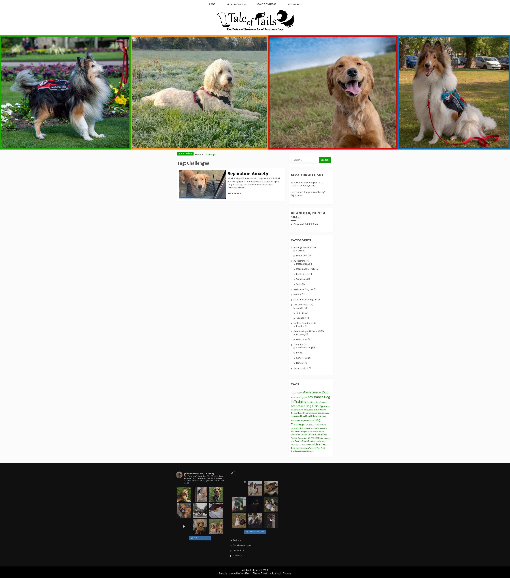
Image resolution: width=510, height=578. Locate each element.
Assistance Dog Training (307, 406)
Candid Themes (283, 573)
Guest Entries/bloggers (305, 300)
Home (212, 4)
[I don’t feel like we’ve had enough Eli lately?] (271, 520)
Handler (300, 363)
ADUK (299, 251)
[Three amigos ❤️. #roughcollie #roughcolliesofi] (271, 504)
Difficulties (301, 339)
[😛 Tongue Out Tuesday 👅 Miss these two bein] (216, 526)
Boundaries (320, 410)
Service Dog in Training (305, 441)
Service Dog (314, 438)
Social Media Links (242, 545)
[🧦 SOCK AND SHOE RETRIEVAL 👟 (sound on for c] (184, 526)
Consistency (323, 413)
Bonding (300, 334)
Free (298, 353)
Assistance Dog (304, 348)
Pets (319, 435)
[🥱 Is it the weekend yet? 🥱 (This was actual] (216, 510)
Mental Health (314, 431)
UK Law (300, 451)
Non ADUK (301, 256)
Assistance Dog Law (304, 289)
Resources (293, 5)
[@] (238, 475)
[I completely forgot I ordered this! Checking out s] (239, 504)
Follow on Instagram (201, 538)
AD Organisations (302, 247)
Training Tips (314, 448)
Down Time (307, 425)
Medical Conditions (303, 323)
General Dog (302, 358)
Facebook (238, 556)
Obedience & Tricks (305, 269)
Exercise (318, 425)
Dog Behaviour (313, 416)
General (297, 294)
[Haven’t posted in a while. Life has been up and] (239, 488)
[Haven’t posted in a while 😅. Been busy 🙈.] (255, 520)
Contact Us (238, 550)
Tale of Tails (302, 445)
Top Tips (300, 313)
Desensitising (303, 264)
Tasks (299, 284)
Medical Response (302, 432)
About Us (293, 393)
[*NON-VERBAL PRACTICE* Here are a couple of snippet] (200, 510)
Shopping (298, 345)
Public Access (303, 274)
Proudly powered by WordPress (235, 573)
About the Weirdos (266, 4)
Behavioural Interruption (303, 410)
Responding (302, 438)
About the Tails (235, 5)
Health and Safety (312, 428)
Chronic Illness (297, 413)
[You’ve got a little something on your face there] (271, 488)
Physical (300, 326)
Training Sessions (300, 448)
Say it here (296, 195)
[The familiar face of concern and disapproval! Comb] (200, 526)
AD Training (299, 261)
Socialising (301, 279)
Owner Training (308, 434)
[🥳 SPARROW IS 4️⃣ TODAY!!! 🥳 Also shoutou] (184, 510)
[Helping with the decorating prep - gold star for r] (200, 494)
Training (321, 445)
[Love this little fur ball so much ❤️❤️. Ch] (239, 520)
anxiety (300, 393)
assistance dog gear (299, 398)
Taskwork (310, 445)
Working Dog (308, 451)
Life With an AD (301, 305)
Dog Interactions (307, 421)
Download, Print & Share (306, 224)
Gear (324, 425)
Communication (310, 413)
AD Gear (300, 308)
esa (313, 425)
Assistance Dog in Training (310, 400)
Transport (301, 318)
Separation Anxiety (248, 174)
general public (297, 428)
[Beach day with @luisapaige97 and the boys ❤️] (255, 488)
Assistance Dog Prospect (317, 402)
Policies (237, 540)
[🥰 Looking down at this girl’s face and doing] (184, 494)
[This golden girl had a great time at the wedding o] (216, 494)
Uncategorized (301, 368)
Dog (302, 416)
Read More (234, 193)
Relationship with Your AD (307, 331)
